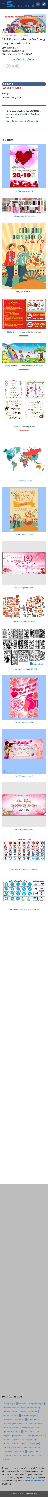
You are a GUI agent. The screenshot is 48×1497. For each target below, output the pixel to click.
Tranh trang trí (34, 1444)
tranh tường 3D (19, 1452)
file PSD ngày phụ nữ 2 (24, 776)
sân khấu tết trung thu (10, 1444)
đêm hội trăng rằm (38, 1455)
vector (16, 1455)
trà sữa (38, 1452)
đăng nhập (19, 121)
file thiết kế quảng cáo (29, 1416)
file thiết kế (15, 1416)
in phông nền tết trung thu (12, 1431)
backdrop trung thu (9, 1404)
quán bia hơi (7, 1439)
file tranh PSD (20, 1420)
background (22, 1404)
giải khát (16, 1428)
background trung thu (36, 1404)
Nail (38, 1431)
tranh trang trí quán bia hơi (12, 1447)
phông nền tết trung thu (36, 1436)
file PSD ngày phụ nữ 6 (24, 191)
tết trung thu (7, 1455)
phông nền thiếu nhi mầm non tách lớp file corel (24, 366)
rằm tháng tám (27, 1439)
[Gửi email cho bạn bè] (13, 66)
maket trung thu (28, 1431)
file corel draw (33, 1412)
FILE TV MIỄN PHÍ (9, 36)
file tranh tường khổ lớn (34, 1424)
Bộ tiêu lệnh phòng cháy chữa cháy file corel (24, 332)
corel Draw (6, 1412)
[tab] (24, 88)
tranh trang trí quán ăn (32, 1447)
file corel (23, 1412)
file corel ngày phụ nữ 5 (24, 829)
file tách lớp (7, 1428)
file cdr (14, 1412)
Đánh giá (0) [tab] (8, 84)
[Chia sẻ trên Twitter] (9, 66)
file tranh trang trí (33, 1420)
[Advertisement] (24, 943)
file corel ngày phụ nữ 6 (24, 588)
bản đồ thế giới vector (24, 481)
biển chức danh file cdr (11, 1408)
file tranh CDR (8, 1420)
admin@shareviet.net (34, 1481)
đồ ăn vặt (6, 1459)
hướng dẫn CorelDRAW (30, 1428)
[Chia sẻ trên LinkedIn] (17, 66)
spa (35, 1439)
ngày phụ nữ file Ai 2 (24, 292)
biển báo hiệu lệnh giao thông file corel (24, 909)
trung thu (30, 1452)
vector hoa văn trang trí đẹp (24, 427)
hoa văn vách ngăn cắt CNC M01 (24, 669)
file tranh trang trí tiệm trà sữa (13, 1424)
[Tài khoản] (38, 4)
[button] (3, 4)
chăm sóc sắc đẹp (33, 1408)
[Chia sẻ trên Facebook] (4, 66)
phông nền (6, 1436)
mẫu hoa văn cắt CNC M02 (24, 622)
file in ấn (6, 1416)
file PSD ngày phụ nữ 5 (24, 534)
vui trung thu (24, 1455)
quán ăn (16, 1439)
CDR (23, 1408)
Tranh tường (7, 1452)
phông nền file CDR (19, 1436)
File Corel (24, 36)
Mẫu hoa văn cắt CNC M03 (24, 216)
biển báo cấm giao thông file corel (24, 869)
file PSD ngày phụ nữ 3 (24, 723)
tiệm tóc (23, 1444)
